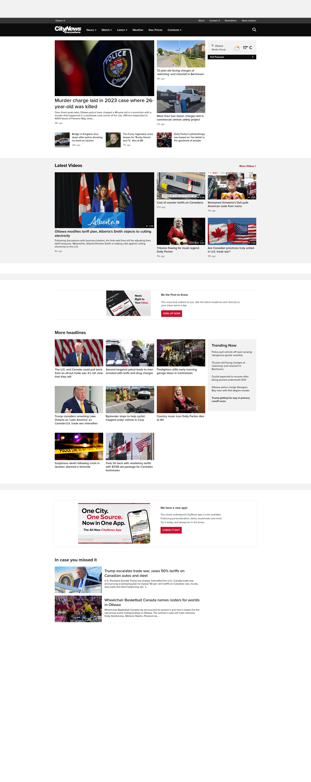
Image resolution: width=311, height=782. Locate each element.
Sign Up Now (171, 313)
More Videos (246, 166)
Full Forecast (217, 57)
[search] (254, 30)
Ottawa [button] (58, 20)
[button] (214, 20)
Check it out (171, 530)
